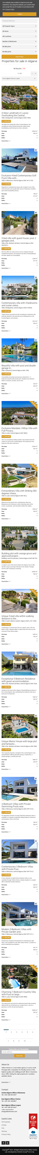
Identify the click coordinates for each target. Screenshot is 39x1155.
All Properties (6, 1122)
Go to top (31, 1152)
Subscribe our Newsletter (19, 1049)
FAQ (3, 1128)
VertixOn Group (22, 1152)
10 (24, 1041)
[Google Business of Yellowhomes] (7, 1143)
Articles (4, 1125)
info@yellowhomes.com (9, 1111)
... (30, 1041)
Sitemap (4, 1131)
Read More (5, 141)
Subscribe (19, 1056)
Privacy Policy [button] (9, 9)
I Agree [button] (19, 14)
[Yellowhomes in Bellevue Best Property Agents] (33, 1121)
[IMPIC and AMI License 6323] (33, 1133)
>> (35, 73)
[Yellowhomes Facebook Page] (3, 1143)
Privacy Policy (6, 1134)
